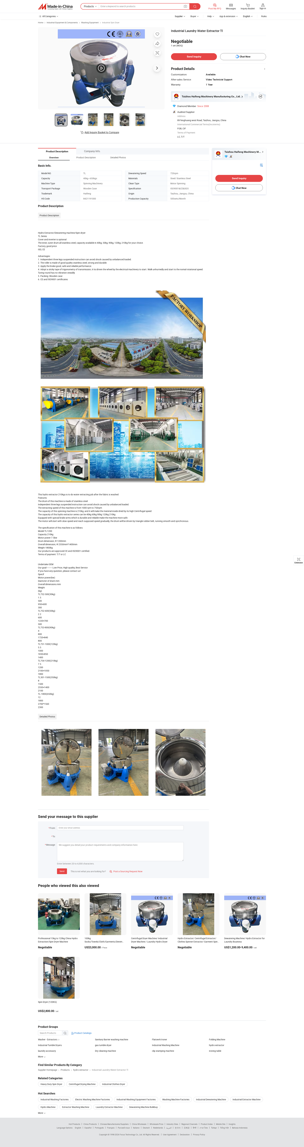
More (41, 1112)
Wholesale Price (156, 1124)
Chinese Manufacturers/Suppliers (114, 1124)
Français (110, 1127)
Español (88, 1127)
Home (40, 22)
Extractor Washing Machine (75, 1107)
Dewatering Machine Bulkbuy (143, 1107)
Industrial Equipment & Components (62, 22)
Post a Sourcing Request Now (126, 871)
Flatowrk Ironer (159, 1039)
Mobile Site (220, 1124)
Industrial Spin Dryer (110, 22)
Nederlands (158, 1127)
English (78, 1127)
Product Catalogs (83, 1032)
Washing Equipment (90, 22)
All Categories (49, 16)
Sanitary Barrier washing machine (111, 1039)
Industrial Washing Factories (55, 1099)
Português (99, 1127)
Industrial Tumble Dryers (50, 1045)
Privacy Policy (199, 1134)
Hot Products (74, 1124)
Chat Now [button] (245, 56)
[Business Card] (261, 165)
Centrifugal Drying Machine (82, 1084)
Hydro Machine (48, 1107)
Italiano (136, 1127)
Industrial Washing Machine (165, 1045)
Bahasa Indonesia (239, 1127)
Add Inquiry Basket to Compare (102, 132)
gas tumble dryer (103, 1045)
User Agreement (170, 1134)
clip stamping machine (163, 1050)
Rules (264, 16)
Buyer (193, 16)
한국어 (177, 1127)
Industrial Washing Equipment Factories (136, 1099)
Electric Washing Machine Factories (92, 1099)
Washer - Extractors (48, 1039)
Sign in (263, 8)
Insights (232, 1124)
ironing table (215, 1050)
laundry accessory (47, 1050)
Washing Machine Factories (175, 1099)
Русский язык (124, 1127)
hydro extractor (216, 1045)
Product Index (207, 1124)
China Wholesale (139, 1124)
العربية (168, 1127)
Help (209, 16)
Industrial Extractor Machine (246, 1099)
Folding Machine (217, 1039)
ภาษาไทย (204, 1127)
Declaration (185, 1134)
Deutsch (146, 1127)
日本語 (187, 1127)
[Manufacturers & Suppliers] (55, 6)
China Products (90, 1124)
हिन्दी (194, 1127)
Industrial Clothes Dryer (113, 1084)
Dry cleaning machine (105, 1050)
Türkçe (214, 1127)
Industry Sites (172, 1124)
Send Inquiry (194, 56)
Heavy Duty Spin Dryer (51, 1084)
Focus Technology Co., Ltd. (131, 1134)
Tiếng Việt (224, 1127)
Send (62, 871)
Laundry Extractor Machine (109, 1107)
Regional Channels (189, 1124)
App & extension (227, 16)
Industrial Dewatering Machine (211, 1099)
